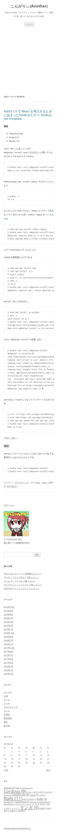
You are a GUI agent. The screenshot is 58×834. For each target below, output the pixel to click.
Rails (38, 482)
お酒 (6, 696)
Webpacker (44, 802)
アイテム (20, 804)
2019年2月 (8, 625)
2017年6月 (8, 659)
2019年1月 (8, 629)
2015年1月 (8, 673)
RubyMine (9, 802)
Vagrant (34, 802)
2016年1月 (8, 670)
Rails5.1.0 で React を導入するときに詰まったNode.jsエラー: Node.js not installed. (28, 115)
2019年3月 (8, 621)
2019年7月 (8, 618)
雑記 (6, 722)
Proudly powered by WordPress (17, 828)
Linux (34, 794)
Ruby (44, 482)
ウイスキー (42, 804)
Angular (9, 787)
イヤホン (29, 804)
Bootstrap (27, 788)
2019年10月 (9, 607)
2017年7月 (8, 655)
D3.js (29, 792)
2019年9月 (8, 610)
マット (15, 808)
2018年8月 (8, 636)
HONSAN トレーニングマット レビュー (21, 588)
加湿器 (43, 808)
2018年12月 (9, 633)
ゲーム (7, 699)
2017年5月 (8, 662)
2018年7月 (8, 640)
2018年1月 (8, 644)
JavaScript (20, 794)
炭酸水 (13, 811)
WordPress (9, 804)
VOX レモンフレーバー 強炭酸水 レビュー (22, 573)
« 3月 (6, 770)
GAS (36, 792)
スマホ (7, 703)
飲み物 (7, 725)
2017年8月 (8, 651)
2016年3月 (8, 666)
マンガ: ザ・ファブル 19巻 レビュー (20, 581)
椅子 (6, 811)
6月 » (48, 770)
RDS (26, 799)
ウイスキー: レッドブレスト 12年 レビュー (23, 584)
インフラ (8, 692)
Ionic (49, 792)
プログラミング (22, 482)
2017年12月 (9, 647)
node (42, 795)
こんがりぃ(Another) (29, 6)
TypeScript (22, 801)
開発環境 (8, 718)
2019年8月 (8, 614)
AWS (19, 788)
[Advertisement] (29, 57)
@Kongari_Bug (15, 539)
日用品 (7, 714)
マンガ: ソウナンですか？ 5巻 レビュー (21, 577)
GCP (42, 792)
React (32, 799)
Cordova (15, 791)
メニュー (29, 24)
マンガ (7, 710)
